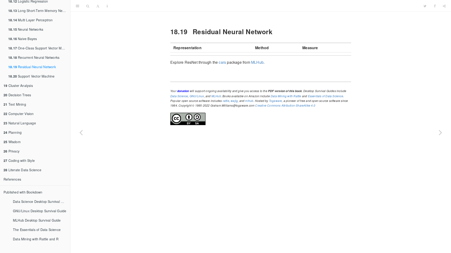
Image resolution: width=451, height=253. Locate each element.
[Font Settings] (98, 6)
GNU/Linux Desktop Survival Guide (39, 210)
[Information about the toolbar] (107, 6)
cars (222, 62)
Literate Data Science (22, 169)
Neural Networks (25, 29)
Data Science (179, 96)
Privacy (11, 151)
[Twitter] (425, 6)
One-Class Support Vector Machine (39, 48)
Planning (13, 132)
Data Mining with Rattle (286, 96)
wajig (234, 101)
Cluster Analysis (18, 85)
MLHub (257, 62)
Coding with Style (19, 160)
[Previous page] (81, 132)
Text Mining (15, 104)
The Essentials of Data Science (37, 229)
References (12, 179)
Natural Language (20, 123)
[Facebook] (434, 6)
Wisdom (12, 141)
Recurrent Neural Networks (33, 57)
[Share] (444, 6)
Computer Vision (19, 113)
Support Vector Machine (31, 76)
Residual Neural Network (32, 66)
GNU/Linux (197, 96)
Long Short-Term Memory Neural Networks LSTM (39, 10)
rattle (226, 101)
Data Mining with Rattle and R (35, 239)
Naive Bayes (22, 38)
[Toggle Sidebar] (77, 6)
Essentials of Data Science (325, 96)
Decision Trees (17, 95)
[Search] (88, 6)
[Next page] (440, 132)
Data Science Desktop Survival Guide (41, 201)
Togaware (275, 101)
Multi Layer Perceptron (30, 20)
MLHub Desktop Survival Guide (37, 220)
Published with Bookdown (23, 192)
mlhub (249, 101)
